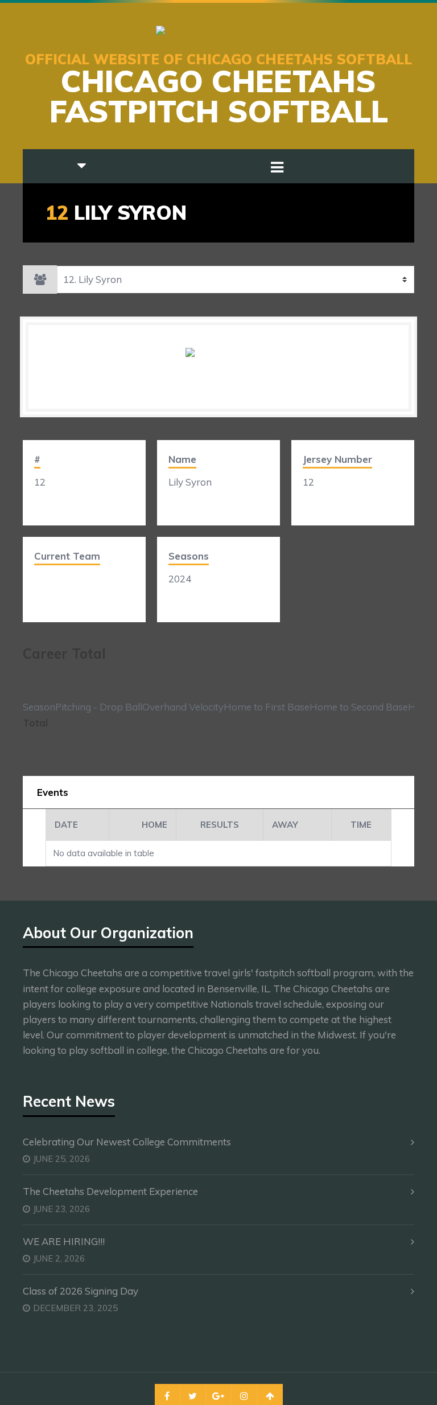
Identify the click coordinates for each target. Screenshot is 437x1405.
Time (361, 824)
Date (66, 824)
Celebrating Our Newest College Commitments (127, 1142)
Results (219, 824)
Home (154, 824)
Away (285, 824)
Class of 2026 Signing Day (80, 1291)
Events (52, 792)
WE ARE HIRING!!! (64, 1241)
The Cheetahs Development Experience (110, 1191)
